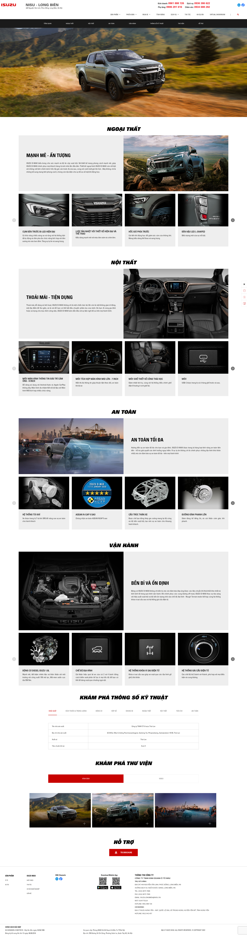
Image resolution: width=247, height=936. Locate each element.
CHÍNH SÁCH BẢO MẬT (13, 927)
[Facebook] (243, 4)
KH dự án (200, 14)
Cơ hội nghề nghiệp (33, 889)
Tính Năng (160, 14)
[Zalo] (238, 4)
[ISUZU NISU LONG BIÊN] (8, 5)
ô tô (6, 880)
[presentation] (14, 220)
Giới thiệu (30, 880)
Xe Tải (7, 885)
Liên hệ (29, 893)
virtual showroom (217, 14)
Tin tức (188, 14)
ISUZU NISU (31, 876)
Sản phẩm (9, 876)
